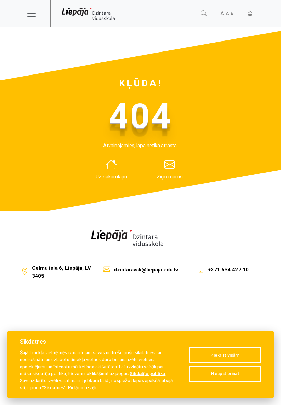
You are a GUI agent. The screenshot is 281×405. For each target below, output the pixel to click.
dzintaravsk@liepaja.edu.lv (146, 270)
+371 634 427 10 (228, 270)
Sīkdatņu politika (147, 373)
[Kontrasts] (250, 13)
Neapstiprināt (225, 373)
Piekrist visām (224, 355)
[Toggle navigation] (36, 13)
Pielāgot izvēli (82, 387)
